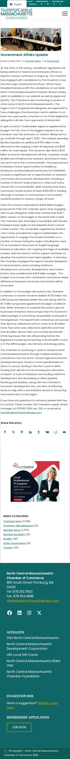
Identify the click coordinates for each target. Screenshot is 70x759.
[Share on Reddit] (55, 432)
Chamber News (33, 61)
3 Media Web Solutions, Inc (5, 750)
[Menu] (63, 10)
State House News (14, 543)
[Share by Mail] (64, 432)
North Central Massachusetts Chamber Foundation (29, 674)
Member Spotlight (14, 534)
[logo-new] (28, 13)
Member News (12, 530)
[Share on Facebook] (5, 432)
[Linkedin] (19, 613)
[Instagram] (29, 613)
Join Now (19, 727)
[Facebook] (10, 613)
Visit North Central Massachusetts (33, 638)
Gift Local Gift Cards (22, 655)
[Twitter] (39, 613)
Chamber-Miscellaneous (18, 525)
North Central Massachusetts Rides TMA (34, 663)
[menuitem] (42, 1)
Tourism (8, 547)
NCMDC (7, 538)
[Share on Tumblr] (39, 432)
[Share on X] (13, 432)
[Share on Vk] (47, 432)
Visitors (33, 4)
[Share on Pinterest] (22, 432)
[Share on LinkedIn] (30, 432)
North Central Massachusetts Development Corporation (29, 646)
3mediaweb (53, 61)
